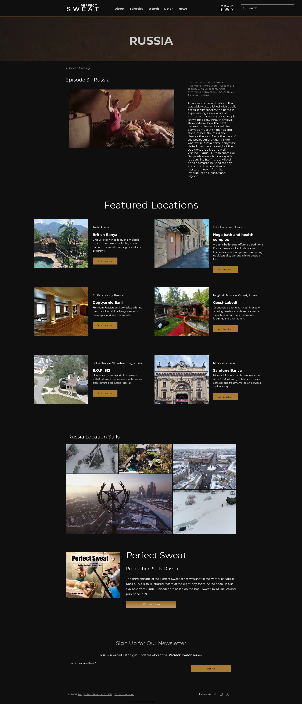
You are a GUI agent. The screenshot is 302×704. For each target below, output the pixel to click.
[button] (136, 8)
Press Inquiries (124, 694)
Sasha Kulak (226, 92)
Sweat (206, 589)
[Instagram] (227, 9)
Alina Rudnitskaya (199, 95)
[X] (232, 9)
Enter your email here (82, 663)
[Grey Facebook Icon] (215, 694)
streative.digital (148, 701)
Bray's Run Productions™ (95, 694)
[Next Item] (230, 489)
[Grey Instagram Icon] (221, 694)
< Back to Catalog (77, 68)
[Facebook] (221, 9)
